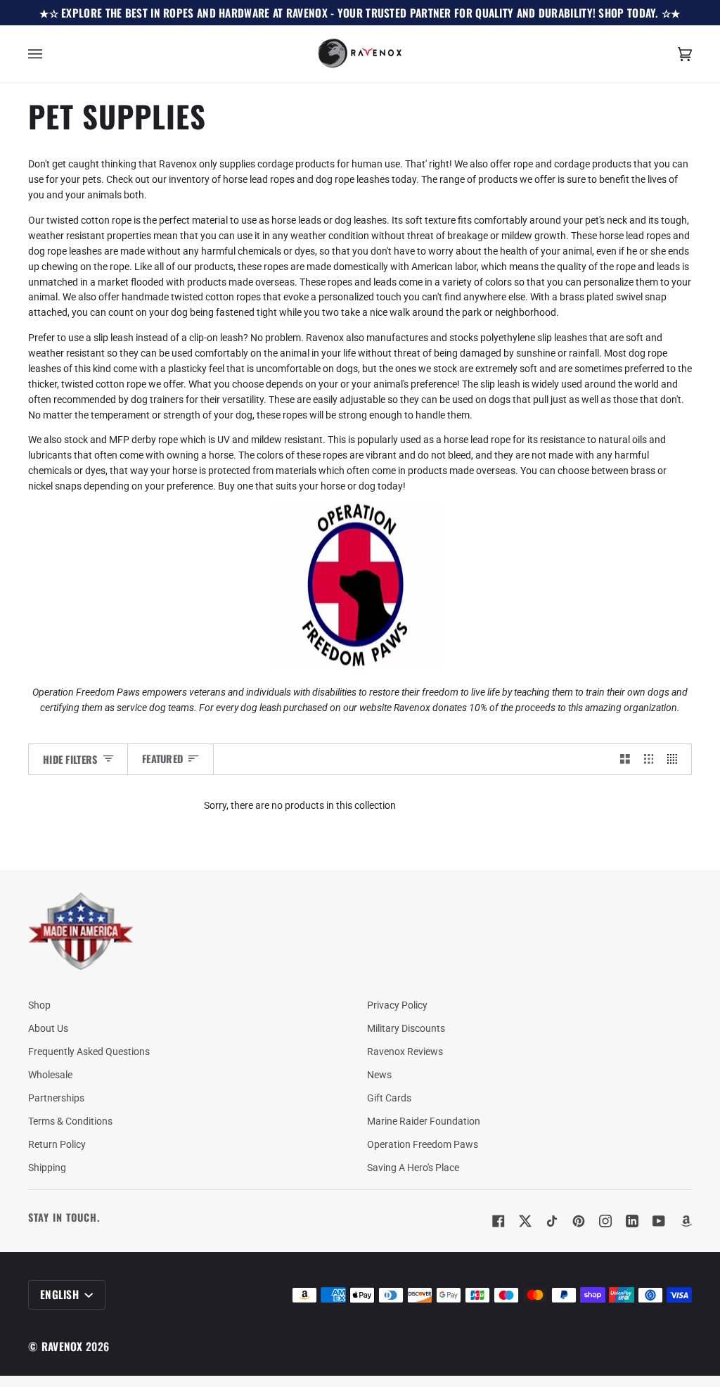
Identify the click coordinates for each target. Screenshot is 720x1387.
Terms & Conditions (70, 1121)
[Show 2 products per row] (625, 759)
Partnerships (56, 1098)
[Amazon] (685, 1221)
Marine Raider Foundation (423, 1121)
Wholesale (50, 1074)
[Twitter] (525, 1221)
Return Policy (57, 1144)
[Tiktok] (552, 1221)
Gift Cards (389, 1098)
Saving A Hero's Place (413, 1167)
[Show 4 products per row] (675, 759)
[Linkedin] (632, 1221)
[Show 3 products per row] (649, 759)
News (379, 1074)
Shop (39, 1005)
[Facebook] (498, 1221)
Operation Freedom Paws (422, 1144)
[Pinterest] (578, 1221)
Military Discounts (406, 1028)
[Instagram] (605, 1221)
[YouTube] (658, 1221)
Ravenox (62, 1346)
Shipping (47, 1167)
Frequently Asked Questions (89, 1051)
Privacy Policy (397, 1005)
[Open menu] (49, 53)
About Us (48, 1028)
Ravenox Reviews (405, 1051)
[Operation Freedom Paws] (360, 666)
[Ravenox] (81, 932)
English (61, 1294)
